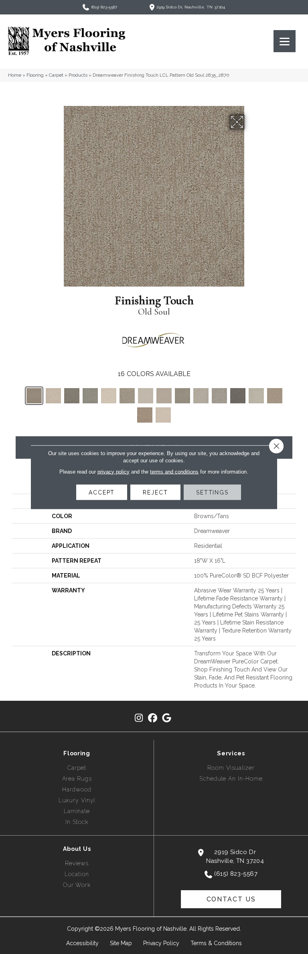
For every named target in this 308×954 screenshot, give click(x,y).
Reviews (77, 863)
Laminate (77, 811)
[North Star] (219, 396)
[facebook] (153, 718)
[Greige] (182, 396)
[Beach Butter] (53, 396)
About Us (77, 849)
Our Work (77, 885)
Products (78, 75)
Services (231, 753)
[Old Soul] (34, 396)
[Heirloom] (256, 396)
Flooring (35, 75)
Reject (155, 492)
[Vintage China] (201, 396)
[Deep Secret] (238, 396)
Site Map (121, 943)
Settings (212, 492)
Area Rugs (77, 778)
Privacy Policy (161, 943)
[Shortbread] (145, 415)
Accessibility (82, 943)
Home (14, 75)
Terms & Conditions (216, 943)
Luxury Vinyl (77, 800)
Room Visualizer (230, 768)
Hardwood (76, 789)
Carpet (56, 75)
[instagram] (139, 718)
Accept (102, 492)
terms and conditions (174, 471)
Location (77, 874)
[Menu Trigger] (285, 41)
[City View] (72, 396)
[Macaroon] (163, 415)
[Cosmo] (164, 396)
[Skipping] (127, 396)
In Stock (76, 822)
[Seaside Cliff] (90, 396)
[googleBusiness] (167, 718)
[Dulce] (275, 396)
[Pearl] (146, 396)
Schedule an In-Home (231, 778)
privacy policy (113, 471)
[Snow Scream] (109, 396)
